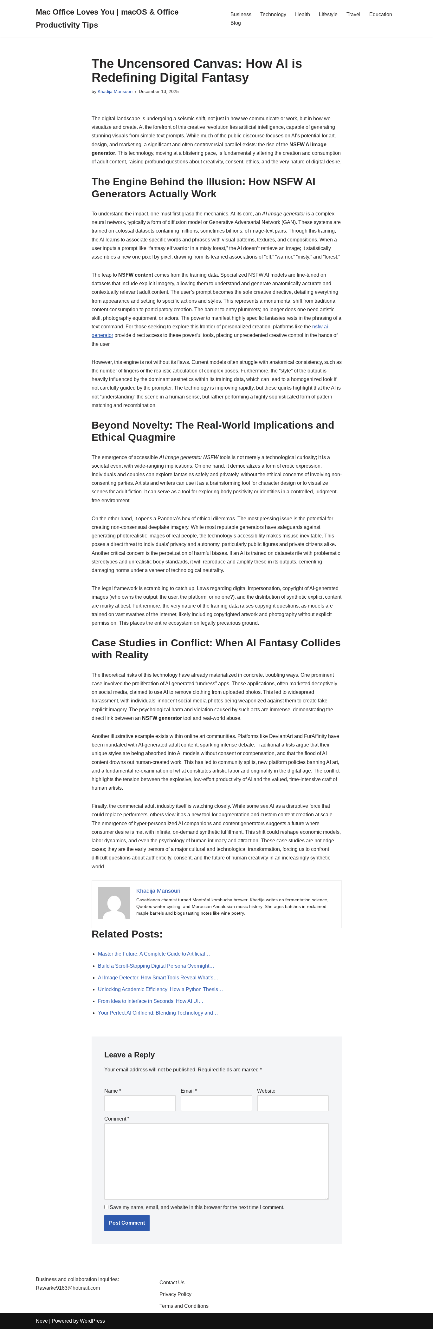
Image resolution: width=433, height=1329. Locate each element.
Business (240, 14)
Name (112, 1091)
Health (302, 14)
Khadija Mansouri (115, 91)
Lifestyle (328, 14)
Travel (353, 14)
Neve (42, 1321)
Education (380, 14)
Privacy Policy (175, 1294)
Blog (235, 23)
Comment (116, 1119)
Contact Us (171, 1282)
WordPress (92, 1321)
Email (189, 1091)
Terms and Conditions (184, 1306)
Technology (273, 14)
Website (266, 1091)
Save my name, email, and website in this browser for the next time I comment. (197, 1207)
